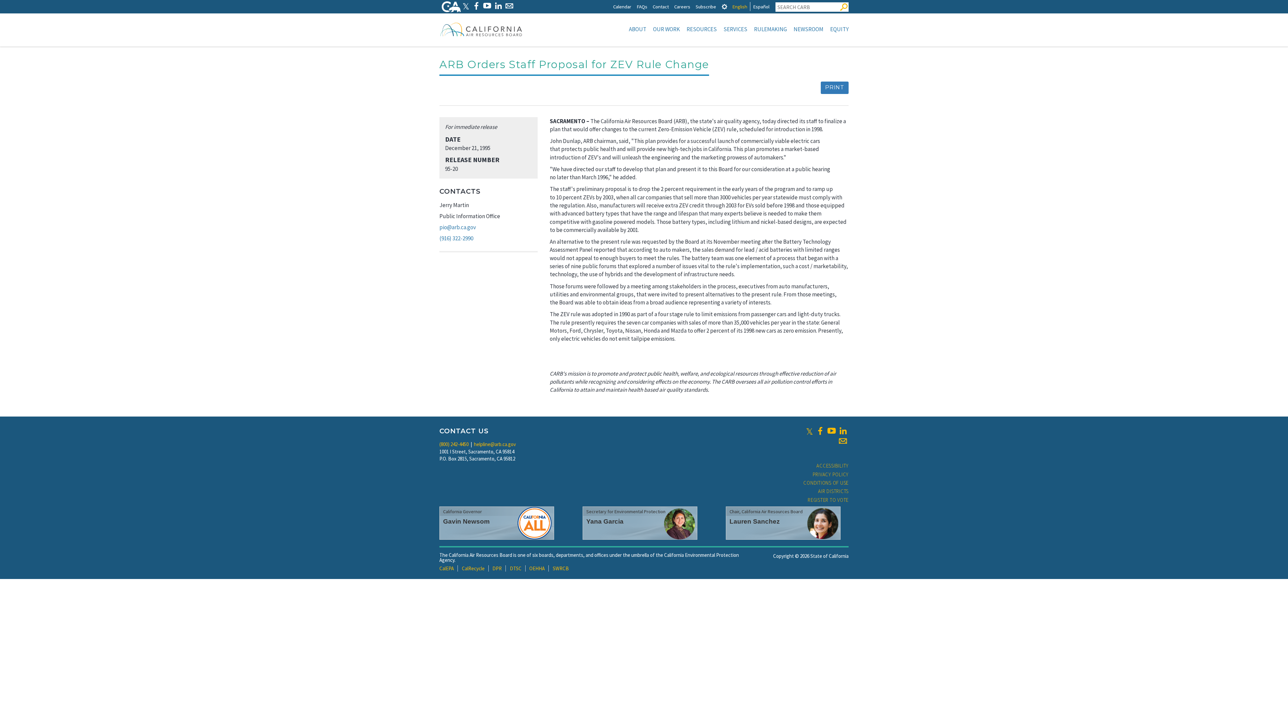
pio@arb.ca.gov (457, 227)
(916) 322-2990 (456, 238)
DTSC (516, 568)
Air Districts (833, 491)
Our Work (666, 29)
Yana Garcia (605, 521)
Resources (702, 29)
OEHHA (537, 568)
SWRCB (561, 568)
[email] (843, 441)
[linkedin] (843, 431)
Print (834, 87)
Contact (661, 6)
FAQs (642, 6)
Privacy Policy (831, 474)
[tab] (724, 6)
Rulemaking (770, 29)
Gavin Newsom (466, 521)
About (637, 29)
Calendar (622, 6)
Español (761, 6)
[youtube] (831, 431)
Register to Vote (828, 500)
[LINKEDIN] (498, 6)
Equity (839, 29)
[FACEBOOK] (476, 6)
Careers (682, 6)
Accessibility (832, 466)
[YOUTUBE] (487, 6)
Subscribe (706, 6)
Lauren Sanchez (755, 521)
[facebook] (820, 431)
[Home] (481, 29)
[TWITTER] (466, 6)
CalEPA (446, 568)
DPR (497, 568)
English (739, 6)
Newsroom (808, 29)
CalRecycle (473, 568)
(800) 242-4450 (454, 444)
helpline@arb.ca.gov (495, 444)
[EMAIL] (509, 6)
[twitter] (809, 431)
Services (735, 29)
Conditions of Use (826, 483)
